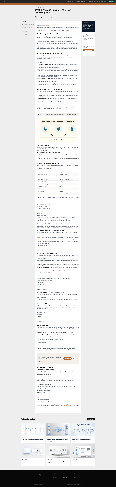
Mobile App (54, 474)
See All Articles (90, 419)
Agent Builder (55, 477)
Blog (74, 474)
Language (75, 484)
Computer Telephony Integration (65, 405)
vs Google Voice (65, 477)
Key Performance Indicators (56, 36)
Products (68, 1)
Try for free (106, 1)
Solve (4, 1)
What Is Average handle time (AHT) (26, 22)
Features (73, 1)
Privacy (75, 478)
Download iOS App (67, 358)
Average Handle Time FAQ (25, 34)
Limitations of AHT (24, 31)
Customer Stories (76, 476)
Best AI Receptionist (66, 476)
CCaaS (44, 66)
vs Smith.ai (64, 480)
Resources (95, 1)
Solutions (77, 1)
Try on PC (75, 358)
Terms (75, 480)
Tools (86, 1)
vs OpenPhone (65, 478)
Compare (90, 1)
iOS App (111, 1)
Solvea (67, 30)
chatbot (52, 66)
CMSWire (49, 165)
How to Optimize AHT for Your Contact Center (26, 29)
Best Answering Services (67, 474)
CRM (46, 103)
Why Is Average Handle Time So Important (27, 24)
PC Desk (54, 476)
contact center (72, 36)
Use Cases (82, 1)
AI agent (57, 233)
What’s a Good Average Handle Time (26, 27)
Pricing (100, 1)
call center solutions (45, 25)
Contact (75, 477)
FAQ (102, 1)
